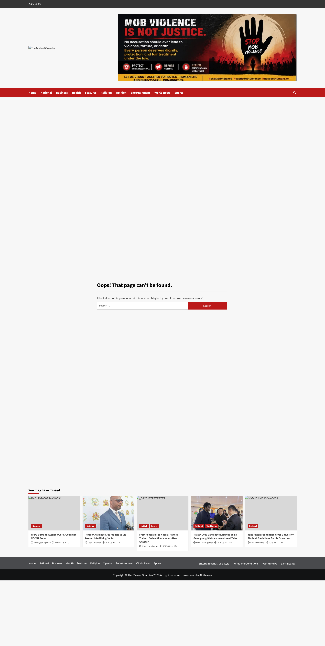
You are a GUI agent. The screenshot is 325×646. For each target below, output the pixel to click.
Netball (144, 526)
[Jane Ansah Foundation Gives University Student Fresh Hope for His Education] (271, 513)
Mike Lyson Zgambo (204, 542)
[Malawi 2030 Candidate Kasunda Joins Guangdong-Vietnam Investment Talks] (217, 513)
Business (62, 93)
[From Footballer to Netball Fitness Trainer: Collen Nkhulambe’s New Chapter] (162, 513)
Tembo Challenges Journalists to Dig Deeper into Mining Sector (105, 536)
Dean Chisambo (94, 542)
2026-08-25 (110, 542)
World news (212, 526)
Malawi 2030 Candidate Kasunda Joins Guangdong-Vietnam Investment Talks (215, 536)
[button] (294, 92)
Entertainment (140, 93)
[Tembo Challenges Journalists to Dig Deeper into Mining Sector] (108, 513)
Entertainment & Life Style (214, 563)
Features (90, 93)
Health (76, 93)
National (46, 93)
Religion (106, 93)
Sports (179, 93)
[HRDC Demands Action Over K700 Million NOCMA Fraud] (54, 513)
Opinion (121, 93)
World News (162, 93)
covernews (189, 575)
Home (32, 93)
